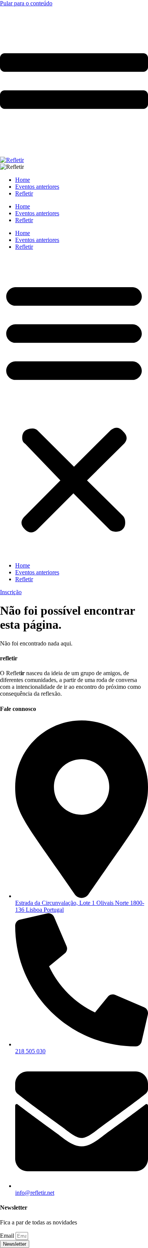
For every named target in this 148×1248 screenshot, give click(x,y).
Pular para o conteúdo (26, 3)
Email (8, 1235)
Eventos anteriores (37, 240)
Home (22, 233)
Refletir (24, 246)
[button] (74, 406)
